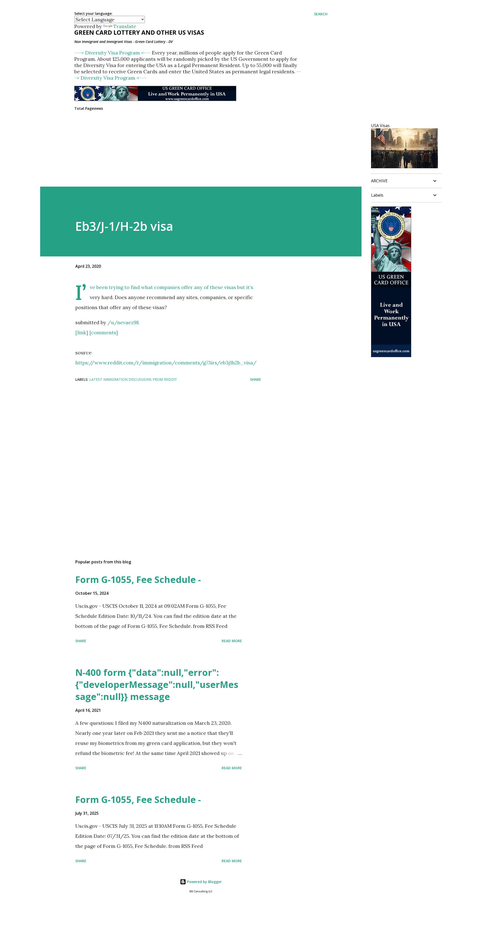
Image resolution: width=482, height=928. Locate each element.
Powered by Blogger (204, 881)
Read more (232, 640)
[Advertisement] (160, 426)
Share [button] (255, 379)
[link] (81, 332)
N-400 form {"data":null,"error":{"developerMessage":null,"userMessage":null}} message (156, 684)
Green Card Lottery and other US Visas (139, 32)
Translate (124, 26)
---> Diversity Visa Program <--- (113, 52)
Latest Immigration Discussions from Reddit (133, 379)
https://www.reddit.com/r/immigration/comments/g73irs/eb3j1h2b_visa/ (166, 362)
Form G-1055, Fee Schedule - (138, 579)
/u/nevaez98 (123, 322)
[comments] (103, 332)
